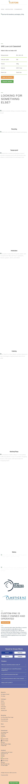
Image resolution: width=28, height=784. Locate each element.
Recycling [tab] (20, 652)
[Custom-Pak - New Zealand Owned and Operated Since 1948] (14, 2)
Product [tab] (7, 652)
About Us (3, 692)
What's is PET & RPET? (7, 682)
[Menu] (2, 2)
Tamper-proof (4, 710)
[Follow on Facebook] (2, 771)
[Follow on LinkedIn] (4, 771)
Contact (3, 726)
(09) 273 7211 (5, 760)
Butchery (3, 703)
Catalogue (3, 699)
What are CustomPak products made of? (10, 664)
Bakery (2, 701)
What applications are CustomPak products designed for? (11, 669)
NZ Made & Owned (5, 694)
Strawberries (18, 9)
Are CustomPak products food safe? (9, 674)
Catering (3, 704)
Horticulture (9, 9)
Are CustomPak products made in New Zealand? (12, 678)
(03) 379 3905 (5, 738)
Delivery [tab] (7, 656)
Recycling (3, 708)
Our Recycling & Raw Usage (7, 717)
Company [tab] (20, 656)
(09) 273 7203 (5, 758)
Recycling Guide (4, 719)
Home (2, 9)
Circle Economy (4, 721)
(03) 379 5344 (5, 740)
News (2, 723)
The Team (3, 696)
